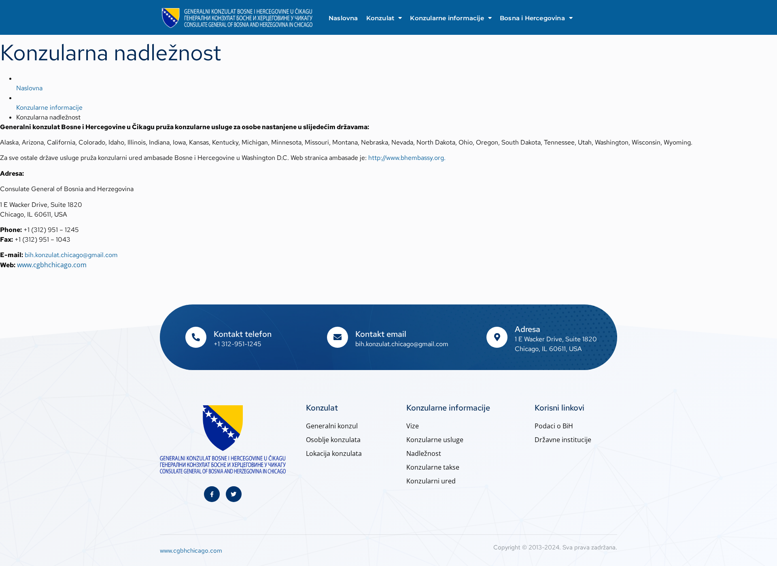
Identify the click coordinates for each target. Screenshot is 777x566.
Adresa (527, 329)
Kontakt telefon (243, 334)
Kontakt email (380, 334)
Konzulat (380, 18)
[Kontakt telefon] (195, 337)
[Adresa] (496, 337)
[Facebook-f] (212, 494)
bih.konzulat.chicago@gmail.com (71, 255)
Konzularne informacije (447, 18)
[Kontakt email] (337, 337)
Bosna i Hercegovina (532, 18)
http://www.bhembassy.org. (407, 157)
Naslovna (343, 18)
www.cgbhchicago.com (52, 264)
